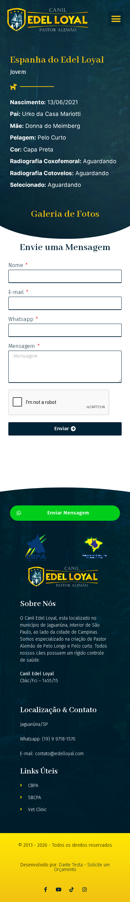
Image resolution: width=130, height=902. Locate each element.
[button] (115, 18)
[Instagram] (84, 889)
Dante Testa (71, 865)
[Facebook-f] (45, 889)
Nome (16, 265)
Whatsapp (21, 319)
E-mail (16, 292)
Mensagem (22, 346)
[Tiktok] (71, 889)
